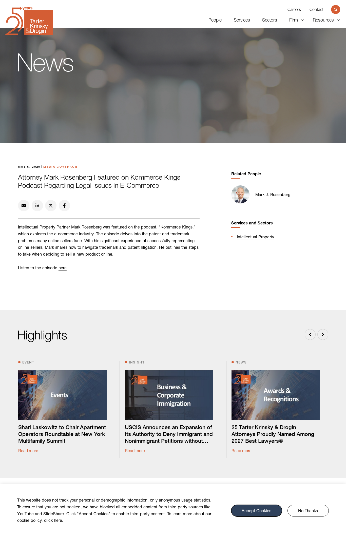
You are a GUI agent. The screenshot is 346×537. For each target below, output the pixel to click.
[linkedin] (37, 205)
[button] (335, 9)
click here (53, 520)
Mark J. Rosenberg (272, 194)
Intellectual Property (255, 236)
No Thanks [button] (308, 510)
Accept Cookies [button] (256, 510)
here (63, 267)
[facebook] (64, 205)
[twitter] (50, 205)
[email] (23, 205)
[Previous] (310, 334)
